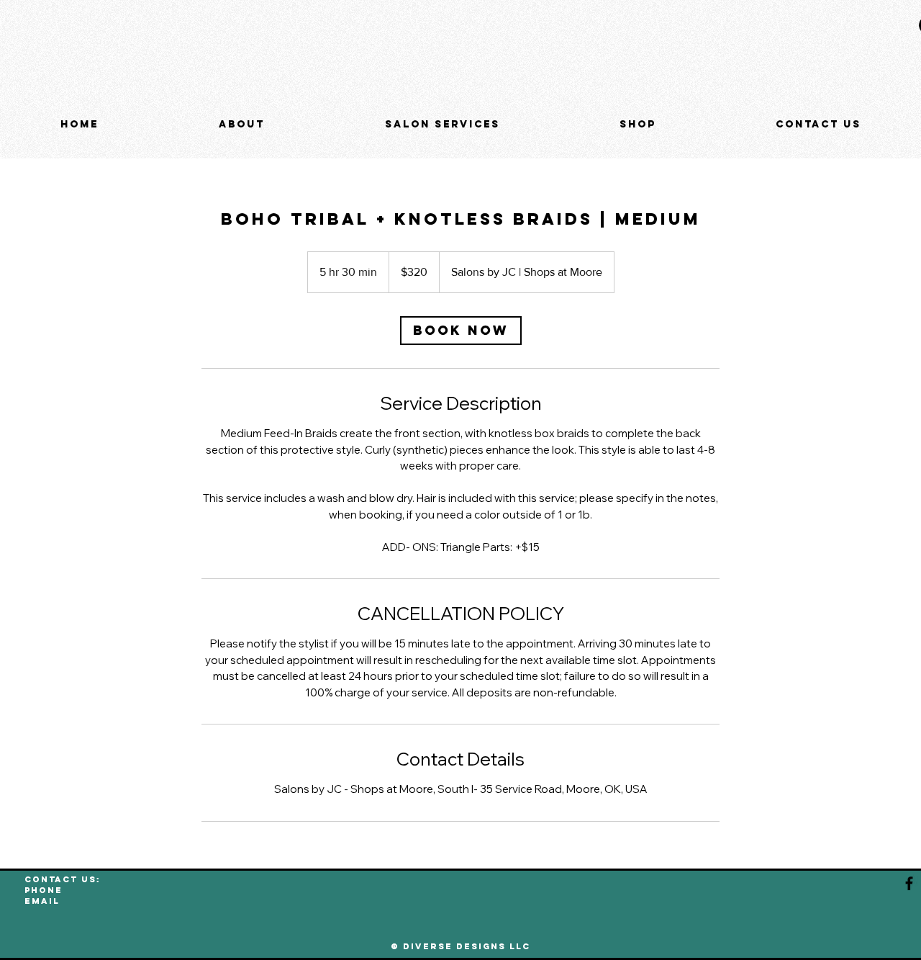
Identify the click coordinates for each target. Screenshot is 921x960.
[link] (461, 330)
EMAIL (42, 901)
